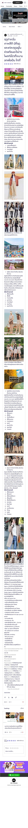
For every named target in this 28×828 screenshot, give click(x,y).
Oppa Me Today (7, 692)
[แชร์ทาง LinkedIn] (12, 697)
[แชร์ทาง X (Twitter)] (8, 697)
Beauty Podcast (12, 26)
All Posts (4, 26)
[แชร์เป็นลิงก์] (16, 697)
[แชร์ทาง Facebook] (5, 697)
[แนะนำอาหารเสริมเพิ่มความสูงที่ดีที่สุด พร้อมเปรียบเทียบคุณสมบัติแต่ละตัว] (14, 717)
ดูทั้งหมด (22, 708)
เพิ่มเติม (19, 26)
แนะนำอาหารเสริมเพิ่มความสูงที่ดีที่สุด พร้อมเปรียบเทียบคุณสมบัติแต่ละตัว (13, 727)
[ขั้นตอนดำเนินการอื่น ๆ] (23, 35)
